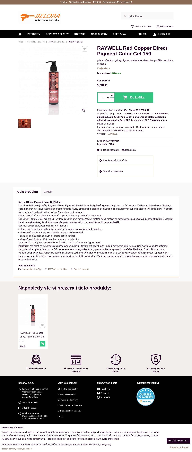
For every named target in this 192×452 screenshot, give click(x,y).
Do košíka (137, 97)
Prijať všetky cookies (178, 441)
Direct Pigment (81, 269)
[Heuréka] (145, 405)
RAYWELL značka (57, 269)
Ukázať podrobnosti (178, 447)
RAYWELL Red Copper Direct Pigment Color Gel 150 (32, 337)
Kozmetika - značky (31, 269)
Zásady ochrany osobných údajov (17, 449)
